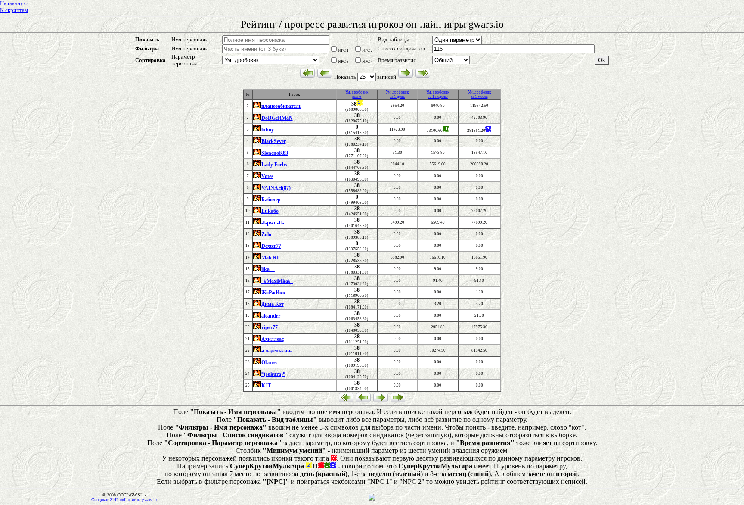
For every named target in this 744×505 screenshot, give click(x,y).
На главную (14, 3)
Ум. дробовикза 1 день (397, 94)
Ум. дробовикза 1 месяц (479, 94)
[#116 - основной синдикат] (257, 106)
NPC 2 (367, 50)
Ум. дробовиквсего (356, 94)
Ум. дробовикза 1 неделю (437, 94)
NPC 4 (367, 61)
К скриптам (14, 10)
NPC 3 (343, 61)
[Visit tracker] (372, 499)
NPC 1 (343, 50)
